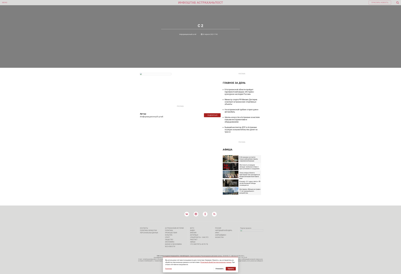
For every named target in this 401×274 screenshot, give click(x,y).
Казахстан (219, 237)
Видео (192, 230)
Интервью (194, 235)
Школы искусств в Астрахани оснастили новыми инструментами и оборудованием (242, 119)
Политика (169, 230)
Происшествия (171, 233)
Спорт (167, 237)
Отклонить (219, 269)
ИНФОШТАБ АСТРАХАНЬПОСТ (200, 2)
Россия (218, 228)
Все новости (170, 246)
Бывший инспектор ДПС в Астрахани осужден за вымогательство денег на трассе (241, 129)
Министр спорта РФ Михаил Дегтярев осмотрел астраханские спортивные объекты (241, 101)
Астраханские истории (174, 228)
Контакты (144, 228)
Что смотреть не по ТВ (199, 244)
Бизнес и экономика (173, 244)
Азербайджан (220, 235)
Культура (168, 235)
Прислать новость (379, 3)
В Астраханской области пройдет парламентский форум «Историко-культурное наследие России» (239, 91)
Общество (169, 239)
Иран (217, 233)
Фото (192, 228)
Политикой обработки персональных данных (215, 262)
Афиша (192, 242)
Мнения (193, 233)
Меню (4, 3)
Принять (231, 269)
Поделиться (212, 115)
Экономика (169, 242)
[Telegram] (221, 115)
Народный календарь (223, 230)
